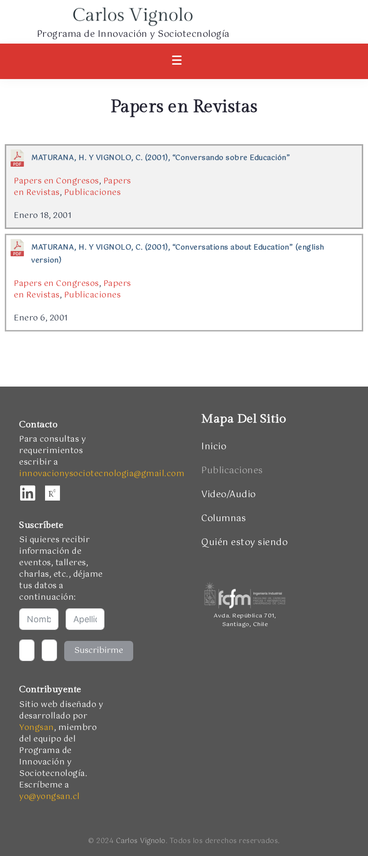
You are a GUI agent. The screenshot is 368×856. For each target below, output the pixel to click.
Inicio (213, 447)
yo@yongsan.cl (49, 796)
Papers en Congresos (56, 181)
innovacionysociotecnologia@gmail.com (101, 474)
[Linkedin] (27, 493)
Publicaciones (92, 192)
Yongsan (36, 727)
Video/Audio (228, 495)
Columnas (223, 519)
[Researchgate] (52, 493)
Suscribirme (98, 650)
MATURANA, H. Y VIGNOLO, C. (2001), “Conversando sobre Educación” (160, 158)
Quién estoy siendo (244, 543)
